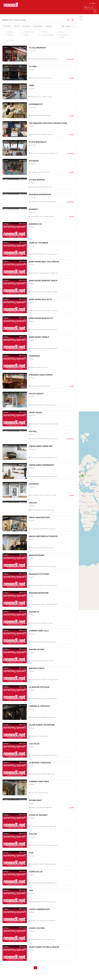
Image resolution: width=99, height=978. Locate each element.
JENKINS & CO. (35, 224)
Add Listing (90, 8)
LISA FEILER (34, 743)
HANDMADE (34, 356)
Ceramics (31, 88)
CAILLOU (33, 502)
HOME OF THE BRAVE (38, 243)
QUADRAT (33, 209)
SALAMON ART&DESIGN (40, 194)
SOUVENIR (33, 484)
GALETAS (33, 834)
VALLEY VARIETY (36, 393)
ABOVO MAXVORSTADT (39, 517)
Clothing (31, 69)
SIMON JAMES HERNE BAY (41, 446)
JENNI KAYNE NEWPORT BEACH (43, 280)
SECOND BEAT (35, 800)
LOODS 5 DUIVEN (36, 928)
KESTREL (33, 431)
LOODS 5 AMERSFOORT (39, 909)
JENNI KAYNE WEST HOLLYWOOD (44, 261)
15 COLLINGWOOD (37, 47)
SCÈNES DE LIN (35, 871)
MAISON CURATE (36, 668)
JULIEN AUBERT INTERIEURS (42, 725)
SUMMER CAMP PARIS (39, 781)
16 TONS (33, 66)
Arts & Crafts (32, 197)
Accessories (32, 51)
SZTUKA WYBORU (37, 179)
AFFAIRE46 (33, 161)
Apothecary (32, 415)
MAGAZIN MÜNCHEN (38, 593)
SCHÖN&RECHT (36, 104)
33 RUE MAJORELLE (37, 142)
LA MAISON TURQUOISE (40, 762)
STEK (31, 853)
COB (31, 890)
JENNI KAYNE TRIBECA (39, 337)
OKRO (31, 85)
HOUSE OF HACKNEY (38, 815)
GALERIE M (34, 612)
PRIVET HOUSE (35, 412)
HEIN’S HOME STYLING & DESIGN (44, 947)
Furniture (31, 126)
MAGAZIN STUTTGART (39, 574)
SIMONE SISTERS (36, 649)
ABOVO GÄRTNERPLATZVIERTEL (43, 536)
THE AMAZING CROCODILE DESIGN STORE (48, 123)
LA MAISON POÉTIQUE (39, 687)
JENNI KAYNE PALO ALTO (40, 299)
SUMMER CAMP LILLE (39, 630)
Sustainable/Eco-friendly (64, 36)
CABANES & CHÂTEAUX (39, 706)
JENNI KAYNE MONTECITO (41, 318)
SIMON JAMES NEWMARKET (41, 465)
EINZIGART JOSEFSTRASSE (40, 375)
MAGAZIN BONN (36, 555)
